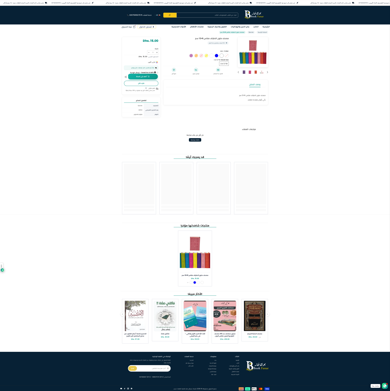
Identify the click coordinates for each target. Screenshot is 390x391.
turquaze (202, 282)
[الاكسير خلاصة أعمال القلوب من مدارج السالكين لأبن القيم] (135, 316)
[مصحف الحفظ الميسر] (254, 316)
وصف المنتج (255, 84)
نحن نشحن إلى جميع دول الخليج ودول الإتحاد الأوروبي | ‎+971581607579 (70, 3)
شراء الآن (141, 83)
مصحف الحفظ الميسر (254, 334)
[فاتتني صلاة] (165, 316)
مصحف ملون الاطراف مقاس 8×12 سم (195, 275)
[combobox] (207, 15)
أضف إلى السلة (142, 76)
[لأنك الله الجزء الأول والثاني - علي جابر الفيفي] (195, 316)
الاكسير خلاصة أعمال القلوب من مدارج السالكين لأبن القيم (135, 335)
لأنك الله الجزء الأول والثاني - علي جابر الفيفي (195, 335)
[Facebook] (131, 388)
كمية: (156, 49)
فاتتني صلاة (165, 334)
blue (194, 282)
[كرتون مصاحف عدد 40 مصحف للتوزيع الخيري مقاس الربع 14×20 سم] (224, 316)
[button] (238, 72)
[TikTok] (124, 388)
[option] (253, 52)
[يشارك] (126, 77)
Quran (251, 32)
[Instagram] (128, 388)
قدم (132, 368)
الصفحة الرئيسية (262, 32)
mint (198, 282)
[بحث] (170, 15)
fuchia (191, 282)
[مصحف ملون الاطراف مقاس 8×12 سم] (195, 252)
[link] (251, 207)
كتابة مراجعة (195, 140)
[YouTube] (121, 388)
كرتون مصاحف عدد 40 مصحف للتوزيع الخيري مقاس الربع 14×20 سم (224, 335)
